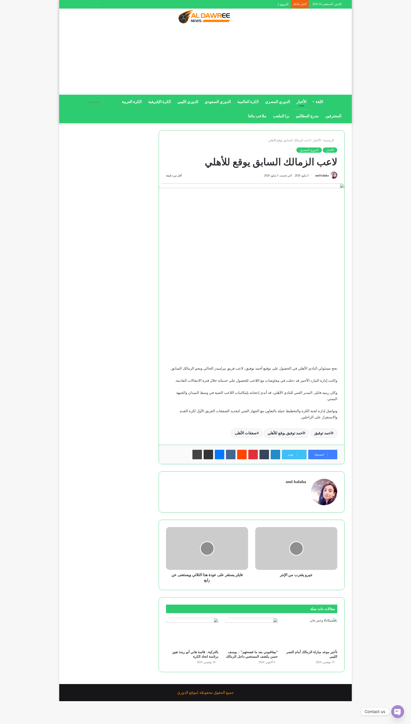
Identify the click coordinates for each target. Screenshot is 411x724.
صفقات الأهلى (246, 433)
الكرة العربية (132, 102)
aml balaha (322, 175)
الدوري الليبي (187, 102)
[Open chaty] (397, 711)
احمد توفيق (323, 433)
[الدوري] (205, 17)
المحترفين (333, 116)
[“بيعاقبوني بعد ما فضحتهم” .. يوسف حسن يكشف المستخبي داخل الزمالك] (251, 632)
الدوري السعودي (218, 102)
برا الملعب (281, 116)
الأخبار (301, 102)
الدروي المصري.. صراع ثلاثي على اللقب (263, 4)
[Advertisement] (205, 61)
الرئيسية (329, 140)
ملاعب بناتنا (257, 116)
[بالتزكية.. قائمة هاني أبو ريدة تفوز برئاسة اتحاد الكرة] (192, 632)
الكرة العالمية (248, 102)
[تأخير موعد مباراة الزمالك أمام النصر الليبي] (311, 632)
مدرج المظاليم (307, 116)
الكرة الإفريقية (159, 102)
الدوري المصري (277, 102)
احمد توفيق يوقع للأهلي (285, 433)
